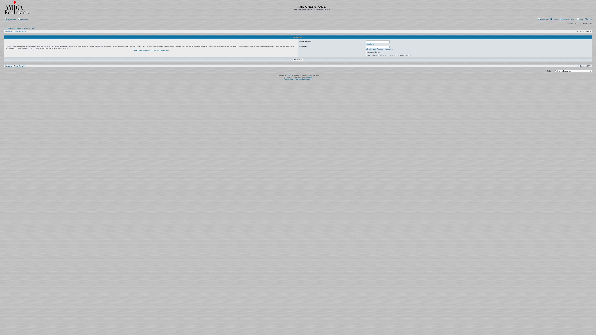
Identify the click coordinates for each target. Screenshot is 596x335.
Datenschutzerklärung (160, 50)
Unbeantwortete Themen (13, 28)
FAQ (581, 19)
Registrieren (11, 19)
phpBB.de (309, 77)
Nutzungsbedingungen (141, 50)
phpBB (289, 75)
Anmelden (24, 19)
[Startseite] (17, 14)
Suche (589, 19)
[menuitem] (543, 19)
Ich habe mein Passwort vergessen (379, 49)
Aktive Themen (29, 28)
